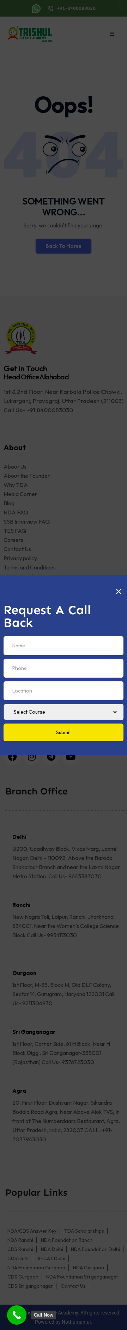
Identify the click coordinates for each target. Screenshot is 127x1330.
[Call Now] (16, 1315)
